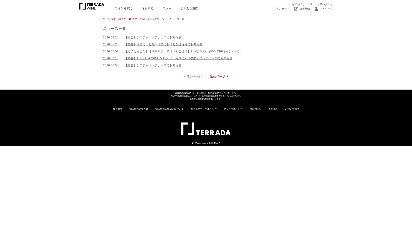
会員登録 (305, 8)
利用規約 (273, 108)
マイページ (326, 8)
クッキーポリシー (233, 108)
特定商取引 (256, 108)
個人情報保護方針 (138, 108)
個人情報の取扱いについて (169, 108)
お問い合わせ (325, 4)
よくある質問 (189, 8)
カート (286, 8)
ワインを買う (124, 8)
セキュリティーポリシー (204, 108)
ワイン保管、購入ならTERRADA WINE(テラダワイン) (134, 19)
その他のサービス (302, 4)
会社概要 (117, 108)
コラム (166, 8)
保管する (148, 8)
